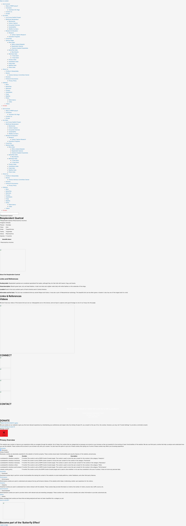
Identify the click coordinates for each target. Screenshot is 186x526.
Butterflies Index (13, 50)
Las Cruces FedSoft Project (13, 17)
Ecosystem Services (14, 25)
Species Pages (10, 40)
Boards (8, 73)
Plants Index (12, 67)
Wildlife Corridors (13, 29)
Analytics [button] (2, 483)
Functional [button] (3, 471)
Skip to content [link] (4, 1)
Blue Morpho (15, 52)
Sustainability (12, 27)
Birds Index (12, 42)
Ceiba (10, 102)
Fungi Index (12, 63)
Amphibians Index (13, 61)
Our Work (5, 15)
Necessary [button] (3, 448)
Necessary (5, 450)
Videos (8, 103)
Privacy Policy (12, 80)
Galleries (5, 82)
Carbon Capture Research (19, 34)
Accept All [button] (12, 427)
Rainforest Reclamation (12, 19)
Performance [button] (3, 477)
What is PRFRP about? (12, 6)
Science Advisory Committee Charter (19, 75)
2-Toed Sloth (15, 57)
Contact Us (9, 11)
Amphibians (9, 92)
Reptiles (8, 96)
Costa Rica (9, 38)
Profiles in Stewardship (12, 71)
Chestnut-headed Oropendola (20, 48)
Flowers (8, 90)
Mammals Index (13, 54)
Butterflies (8, 86)
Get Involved (6, 4)
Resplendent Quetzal (17, 46)
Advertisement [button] (4, 488)
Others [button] (2, 494)
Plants (7, 98)
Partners (8, 77)
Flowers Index (12, 59)
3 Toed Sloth (15, 55)
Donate (8, 13)
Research (11, 33)
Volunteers (9, 8)
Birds (7, 84)
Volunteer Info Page (14, 10)
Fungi (7, 94)
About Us (5, 69)
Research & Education (12, 31)
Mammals (8, 88)
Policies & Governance (12, 78)
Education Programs (14, 36)
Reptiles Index (12, 65)
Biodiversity (12, 21)
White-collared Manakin (18, 44)
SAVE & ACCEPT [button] (4, 500)
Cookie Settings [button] (4, 427)
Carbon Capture (13, 23)
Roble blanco (12, 100)
